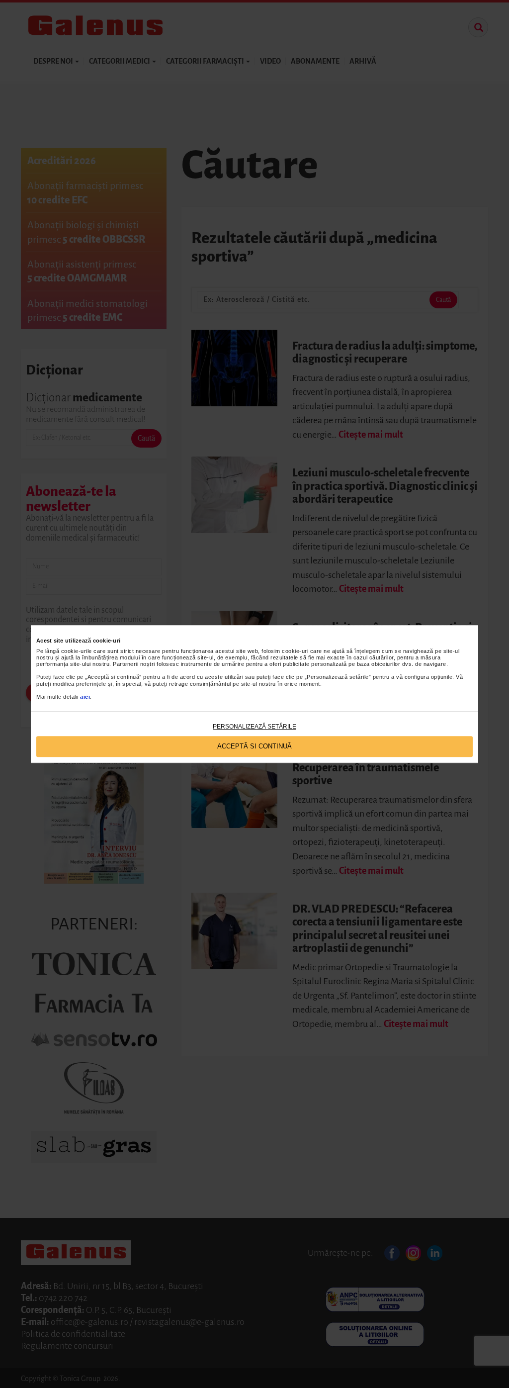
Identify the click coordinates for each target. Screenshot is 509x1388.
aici (85, 697)
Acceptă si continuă (254, 746)
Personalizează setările (254, 726)
